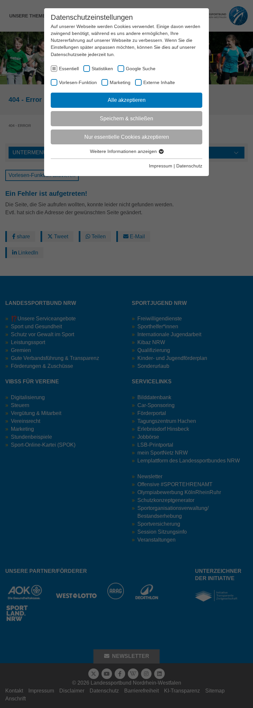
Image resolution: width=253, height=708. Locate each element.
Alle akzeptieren (127, 100)
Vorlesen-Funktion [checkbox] (78, 82)
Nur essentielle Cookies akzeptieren (126, 137)
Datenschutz (189, 165)
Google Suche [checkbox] (140, 68)
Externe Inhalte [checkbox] (159, 82)
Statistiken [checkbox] (102, 68)
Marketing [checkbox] (120, 82)
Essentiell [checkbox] (69, 68)
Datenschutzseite (69, 54)
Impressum (160, 165)
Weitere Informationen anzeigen (124, 151)
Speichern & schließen (126, 118)
